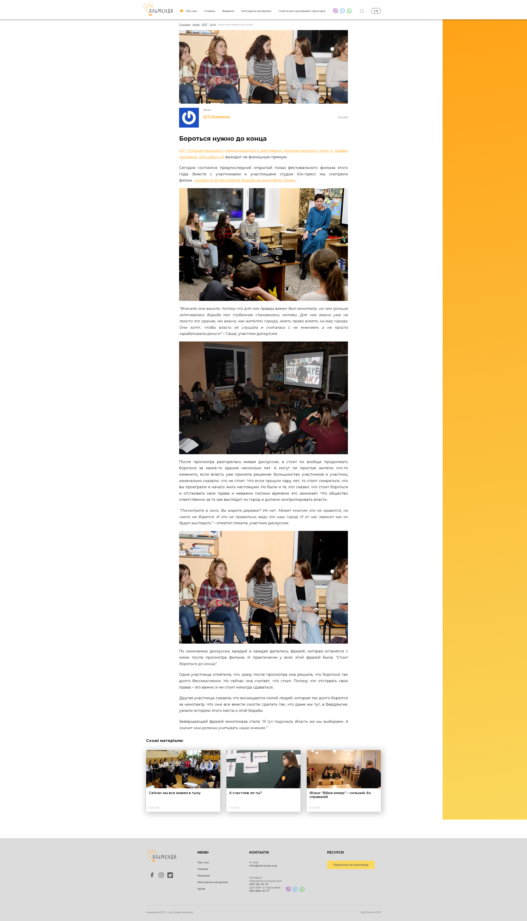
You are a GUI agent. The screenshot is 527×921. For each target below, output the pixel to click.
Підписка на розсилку (350, 865)
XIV (183, 150)
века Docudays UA (206, 157)
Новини (209, 11)
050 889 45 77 (259, 890)
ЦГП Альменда (216, 117)
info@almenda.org (263, 865)
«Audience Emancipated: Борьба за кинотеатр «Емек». (245, 180)
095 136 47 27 (259, 884)
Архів (201, 888)
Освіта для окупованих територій (302, 11)
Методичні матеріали (256, 11)
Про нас (191, 11)
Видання (228, 11)
